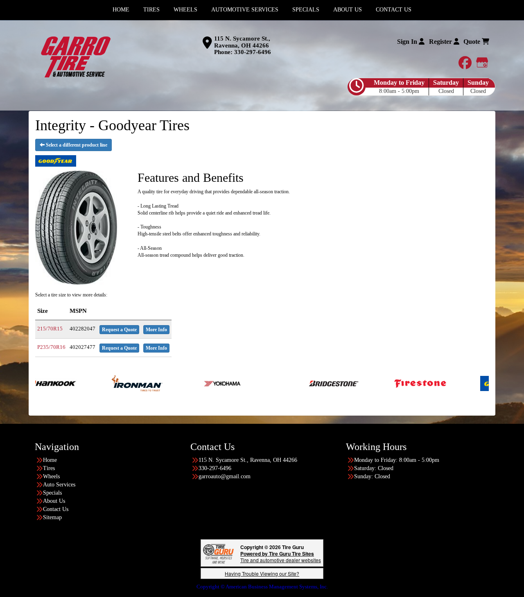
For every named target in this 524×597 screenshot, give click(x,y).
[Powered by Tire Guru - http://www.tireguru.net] (218, 553)
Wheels (51, 476)
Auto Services (59, 485)
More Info (156, 329)
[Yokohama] (203, 383)
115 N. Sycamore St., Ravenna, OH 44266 (242, 42)
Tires (49, 468)
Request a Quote (119, 329)
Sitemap (52, 517)
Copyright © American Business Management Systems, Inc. (262, 586)
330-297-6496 (252, 52)
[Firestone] (401, 383)
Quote (472, 41)
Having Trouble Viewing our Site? (262, 573)
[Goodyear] (487, 383)
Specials (52, 493)
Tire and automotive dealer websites (280, 556)
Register (441, 41)
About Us (54, 501)
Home (50, 460)
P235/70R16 (51, 347)
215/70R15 (50, 329)
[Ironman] (117, 383)
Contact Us (55, 509)
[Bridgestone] (315, 383)
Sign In (408, 41)
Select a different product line (76, 145)
